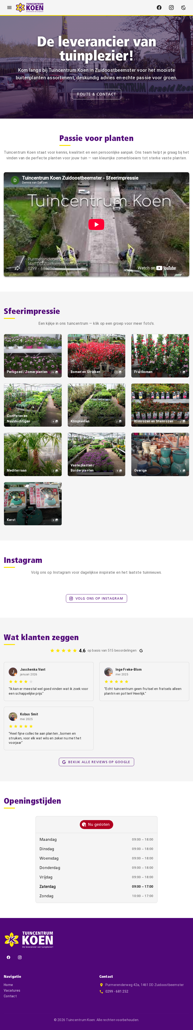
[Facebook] (159, 7)
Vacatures (12, 990)
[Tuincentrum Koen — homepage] (29, 7)
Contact (10, 996)
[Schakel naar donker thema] (183, 7)
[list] (96, 868)
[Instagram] (171, 7)
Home (8, 985)
